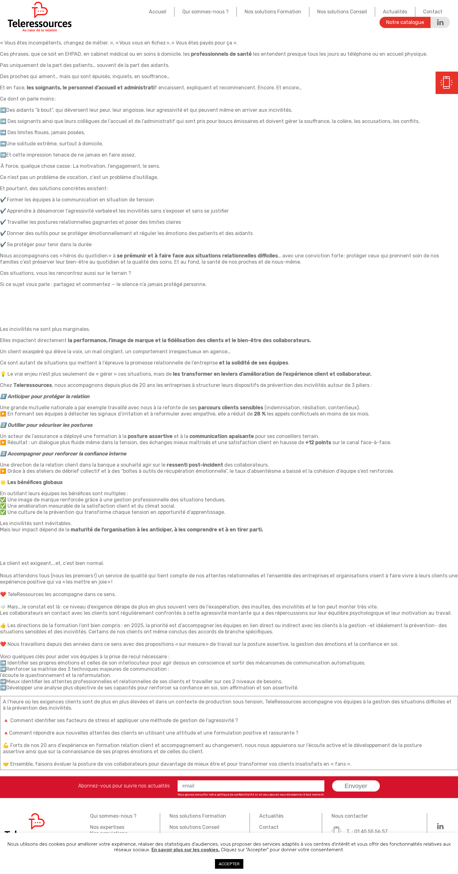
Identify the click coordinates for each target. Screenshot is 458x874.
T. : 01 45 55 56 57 (367, 831)
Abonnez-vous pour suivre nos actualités (124, 786)
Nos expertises (107, 827)
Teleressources (39, 17)
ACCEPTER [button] (229, 864)
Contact (432, 12)
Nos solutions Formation (273, 12)
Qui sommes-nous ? (205, 12)
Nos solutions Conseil (342, 12)
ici (256, 794)
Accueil (157, 12)
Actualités (395, 12)
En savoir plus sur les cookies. (185, 850)
